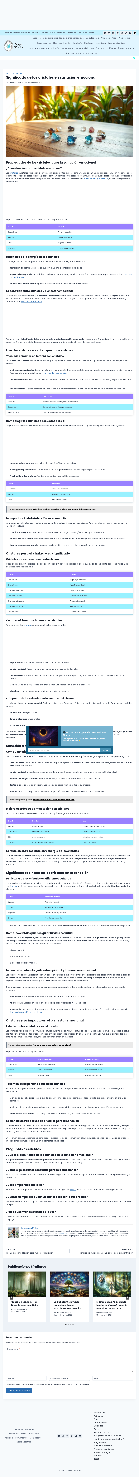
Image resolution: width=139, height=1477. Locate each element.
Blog (55, 43)
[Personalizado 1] (134, 33)
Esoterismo (101, 43)
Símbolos (69, 53)
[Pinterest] (122, 33)
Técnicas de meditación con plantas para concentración (106, 1251)
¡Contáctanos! (90, 53)
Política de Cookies (17, 1433)
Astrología (77, 43)
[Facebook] (105, 33)
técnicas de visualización (55, 373)
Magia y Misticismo (85, 48)
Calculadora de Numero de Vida (65, 32)
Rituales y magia (126, 48)
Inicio (34, 38)
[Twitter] (109, 33)
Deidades (88, 43)
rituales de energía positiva (95, 178)
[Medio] (130, 33)
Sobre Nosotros (44, 43)
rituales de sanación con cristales (26, 1012)
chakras (27, 625)
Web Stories (88, 32)
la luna (73, 1189)
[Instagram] (113, 33)
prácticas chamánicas (31, 301)
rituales (13, 886)
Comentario (13, 1349)
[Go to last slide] (11, 1297)
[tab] (65, 1324)
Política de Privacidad (23, 1429)
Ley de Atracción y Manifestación (43, 48)
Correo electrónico (59, 1378)
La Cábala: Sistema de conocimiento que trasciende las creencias (68, 1305)
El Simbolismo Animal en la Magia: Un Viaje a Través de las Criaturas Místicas (111, 1305)
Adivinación (64, 43)
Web (95, 1378)
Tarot (78, 53)
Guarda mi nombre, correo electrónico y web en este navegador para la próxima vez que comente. (48, 1384)
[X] (63, 1436)
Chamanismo (100, 1422)
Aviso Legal (34, 1433)
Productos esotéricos (106, 48)
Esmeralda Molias (15, 83)
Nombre (11, 1378)
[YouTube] (117, 33)
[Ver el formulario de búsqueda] (134, 58)
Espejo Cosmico (63, 1233)
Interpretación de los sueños (107, 1435)
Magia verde (68, 48)
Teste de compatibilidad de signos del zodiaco (26, 32)
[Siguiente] (127, 1297)
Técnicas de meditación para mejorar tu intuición (29, 1251)
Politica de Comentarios (16, 1438)
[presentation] (27, 1284)
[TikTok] (126, 33)
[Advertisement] (65, 15)
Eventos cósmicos (116, 43)
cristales (14, 173)
